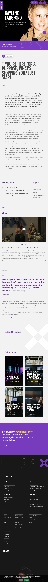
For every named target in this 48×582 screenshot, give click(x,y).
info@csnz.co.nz (9, 502)
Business (4, 46)
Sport (5, 522)
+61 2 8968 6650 (38, 488)
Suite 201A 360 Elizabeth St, (9, 484)
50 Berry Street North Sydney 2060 (37, 486)
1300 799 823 (11, 488)
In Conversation (7, 534)
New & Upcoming (19, 513)
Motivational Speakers (11, 46)
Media (31, 56)
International (18, 527)
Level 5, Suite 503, (34, 484)
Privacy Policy (32, 519)
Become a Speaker (33, 515)
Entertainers (6, 536)
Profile (20, 56)
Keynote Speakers (7, 44)
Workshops (6, 543)
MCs (5, 532)
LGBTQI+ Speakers (19, 524)
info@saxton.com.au (10, 490)
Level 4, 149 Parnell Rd (8, 497)
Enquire (34, 2)
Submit (6, 445)
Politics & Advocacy (8, 520)
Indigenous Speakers (19, 519)
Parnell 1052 (6, 499)
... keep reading (18, 291)
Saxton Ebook (32, 520)
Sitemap (30, 522)
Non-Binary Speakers (19, 517)
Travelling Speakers (19, 520)
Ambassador (6, 537)
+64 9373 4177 (11, 501)
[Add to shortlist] (3, 56)
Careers (30, 517)
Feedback (36, 56)
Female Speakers (18, 515)
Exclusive (17, 522)
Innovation (6, 515)
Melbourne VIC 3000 (8, 486)
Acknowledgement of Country (35, 513)
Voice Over (6, 541)
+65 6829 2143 (38, 504)
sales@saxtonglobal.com (38, 506)
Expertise (26, 56)
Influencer (6, 539)
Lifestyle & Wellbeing (8, 517)
